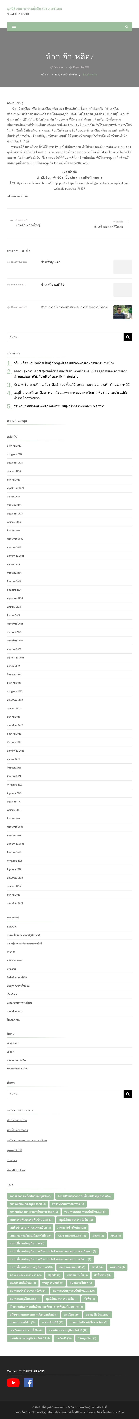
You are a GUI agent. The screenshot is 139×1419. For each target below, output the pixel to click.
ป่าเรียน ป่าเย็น (77, 1275)
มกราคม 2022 (14, 734)
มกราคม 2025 (14, 547)
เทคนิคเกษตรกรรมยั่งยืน (19, 1003)
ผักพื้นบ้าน (102, 1275)
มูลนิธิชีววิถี (14, 1150)
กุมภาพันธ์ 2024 (15, 623)
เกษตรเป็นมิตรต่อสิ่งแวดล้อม (88, 1322)
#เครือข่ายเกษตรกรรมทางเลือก (30, 1227)
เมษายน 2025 (14, 522)
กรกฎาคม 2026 (14, 454)
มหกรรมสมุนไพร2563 (24, 1298)
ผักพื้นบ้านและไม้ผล (17, 977)
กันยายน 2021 (14, 767)
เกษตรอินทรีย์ (52, 1322)
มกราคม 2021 (14, 835)
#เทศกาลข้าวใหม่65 (71, 1227)
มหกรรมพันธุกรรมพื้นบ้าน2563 (74, 1290)
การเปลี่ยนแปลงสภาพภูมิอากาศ (23, 935)
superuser (58, 67)
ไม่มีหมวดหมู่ (13, 1020)
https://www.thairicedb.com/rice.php (38, 183)
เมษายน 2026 (14, 471)
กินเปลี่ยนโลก (16, 1170)
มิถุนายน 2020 (14, 869)
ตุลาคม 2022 (13, 666)
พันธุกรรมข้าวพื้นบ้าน (18, 986)
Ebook (98, 1235)
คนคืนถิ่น (117, 1267)
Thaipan (12, 1160)
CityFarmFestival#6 (72, 1235)
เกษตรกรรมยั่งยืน (22, 1322)
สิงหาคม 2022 (14, 683)
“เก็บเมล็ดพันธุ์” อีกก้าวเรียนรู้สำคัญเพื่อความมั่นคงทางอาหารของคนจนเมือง (64, 363)
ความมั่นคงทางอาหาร (26, 1275)
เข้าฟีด (10, 1052)
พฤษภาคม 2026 (15, 462)
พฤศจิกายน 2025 (15, 488)
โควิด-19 (64, 1338)
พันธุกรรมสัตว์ (52, 1282)
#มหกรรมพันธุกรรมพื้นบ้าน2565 (85, 1211)
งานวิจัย (11, 952)
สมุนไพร (71, 1314)
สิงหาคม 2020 (14, 852)
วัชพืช (89, 1298)
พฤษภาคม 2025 (15, 513)
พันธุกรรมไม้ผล (81, 1282)
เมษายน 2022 (14, 708)
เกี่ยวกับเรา (12, 994)
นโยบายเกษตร (14, 960)
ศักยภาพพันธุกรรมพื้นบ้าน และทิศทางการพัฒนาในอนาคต (46, 1306)
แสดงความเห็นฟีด (16, 1060)
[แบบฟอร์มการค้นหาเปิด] (126, 27)
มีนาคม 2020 (13, 895)
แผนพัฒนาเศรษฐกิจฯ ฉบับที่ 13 (30, 1338)
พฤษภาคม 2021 (15, 801)
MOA (116, 1235)
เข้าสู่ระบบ (12, 1043)
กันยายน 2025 (14, 505)
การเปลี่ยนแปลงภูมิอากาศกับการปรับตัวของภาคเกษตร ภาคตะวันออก (53, 1251)
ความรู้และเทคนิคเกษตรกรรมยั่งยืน (25, 943)
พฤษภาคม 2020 (15, 878)
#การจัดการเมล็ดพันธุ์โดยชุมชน (30, 1196)
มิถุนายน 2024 (14, 590)
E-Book (11, 926)
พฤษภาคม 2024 (15, 598)
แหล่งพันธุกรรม (15, 1011)
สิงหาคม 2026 (14, 446)
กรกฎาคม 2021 (14, 785)
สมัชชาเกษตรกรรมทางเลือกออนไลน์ (33, 1314)
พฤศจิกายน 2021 (15, 751)
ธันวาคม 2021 (14, 742)
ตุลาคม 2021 (13, 759)
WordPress (118, 1412)
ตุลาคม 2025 (13, 496)
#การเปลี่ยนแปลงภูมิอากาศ (28, 1203)
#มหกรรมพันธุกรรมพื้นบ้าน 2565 (31, 1219)
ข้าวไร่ (97, 1267)
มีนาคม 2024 (13, 615)
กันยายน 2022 (14, 674)
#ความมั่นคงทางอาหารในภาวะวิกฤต (34, 1211)
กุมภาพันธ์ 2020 (15, 903)
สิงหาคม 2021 (14, 776)
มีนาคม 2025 (13, 530)
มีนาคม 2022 (13, 717)
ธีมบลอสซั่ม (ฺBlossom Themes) (78, 1412)
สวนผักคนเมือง (17, 1120)
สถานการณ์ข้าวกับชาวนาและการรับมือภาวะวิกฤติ (74, 307)
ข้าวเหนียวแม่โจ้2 (52, 284)
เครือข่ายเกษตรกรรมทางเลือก (27, 1140)
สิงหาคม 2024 (14, 581)
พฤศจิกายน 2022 (15, 657)
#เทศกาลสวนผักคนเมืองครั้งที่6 (30, 1235)
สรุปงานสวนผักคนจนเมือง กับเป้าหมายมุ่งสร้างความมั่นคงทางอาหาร (59, 406)
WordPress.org (17, 1068)
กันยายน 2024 (14, 573)
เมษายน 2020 (14, 886)
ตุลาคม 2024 (13, 564)
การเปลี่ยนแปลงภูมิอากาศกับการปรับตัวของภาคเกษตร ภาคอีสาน (50, 1259)
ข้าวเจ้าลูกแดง (50, 262)
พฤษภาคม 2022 (15, 700)
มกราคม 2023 (14, 649)
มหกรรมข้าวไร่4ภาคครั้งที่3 (28, 1290)
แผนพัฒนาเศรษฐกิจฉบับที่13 (68, 1330)
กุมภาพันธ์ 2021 (15, 827)
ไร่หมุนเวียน (87, 1338)
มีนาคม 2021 (13, 818)
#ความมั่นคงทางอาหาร (68, 1203)
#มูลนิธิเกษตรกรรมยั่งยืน (76, 1219)
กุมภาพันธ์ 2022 (15, 725)
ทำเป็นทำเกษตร (17, 1130)
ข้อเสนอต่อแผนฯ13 (72, 1267)
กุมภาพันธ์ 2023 (15, 640)
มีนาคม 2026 (13, 480)
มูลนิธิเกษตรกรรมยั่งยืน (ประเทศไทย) (34, 8)
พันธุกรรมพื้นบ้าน (23, 1282)
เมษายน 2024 (14, 607)
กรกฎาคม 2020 (14, 861)
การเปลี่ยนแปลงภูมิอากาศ (27, 1243)
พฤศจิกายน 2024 (15, 556)
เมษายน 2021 (14, 810)
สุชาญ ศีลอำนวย (97, 1314)
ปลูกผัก (54, 1275)
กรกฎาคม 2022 (14, 691)
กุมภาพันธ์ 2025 (15, 539)
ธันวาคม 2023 (14, 632)
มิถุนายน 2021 (14, 793)
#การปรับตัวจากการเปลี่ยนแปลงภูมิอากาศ (84, 1196)
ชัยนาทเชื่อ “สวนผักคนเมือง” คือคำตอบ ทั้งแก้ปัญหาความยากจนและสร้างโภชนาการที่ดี (72, 384)
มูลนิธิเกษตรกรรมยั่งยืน (61, 1298)
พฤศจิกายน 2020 (15, 844)
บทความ (11, 969)
